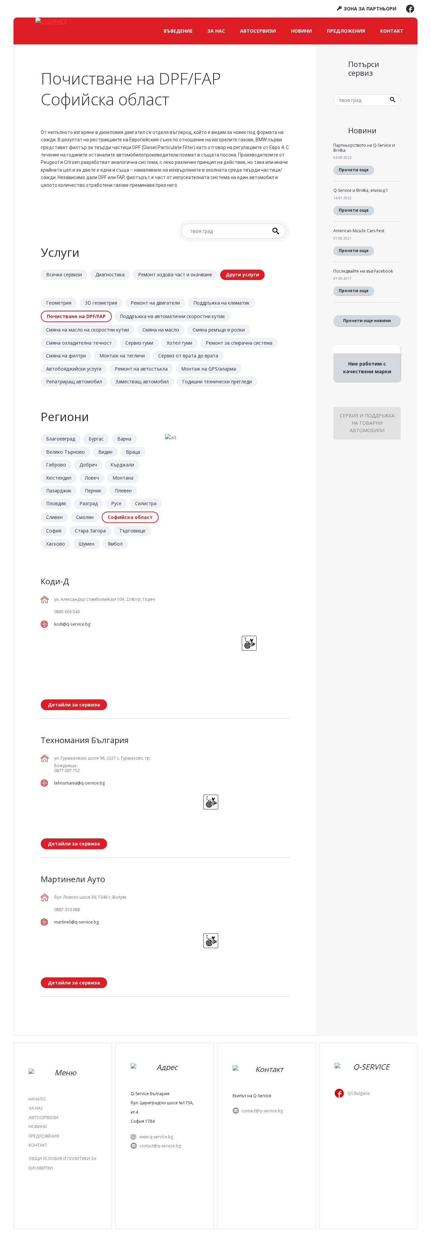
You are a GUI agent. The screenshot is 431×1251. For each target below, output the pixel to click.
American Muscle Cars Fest (358, 231)
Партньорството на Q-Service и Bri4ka (364, 147)
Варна (124, 439)
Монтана (122, 478)
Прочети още (354, 170)
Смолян (85, 517)
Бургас (96, 439)
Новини (301, 31)
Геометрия (58, 303)
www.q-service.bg (156, 1137)
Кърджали (122, 464)
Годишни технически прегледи (217, 381)
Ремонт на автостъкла (141, 369)
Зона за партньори (369, 8)
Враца (133, 452)
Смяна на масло (160, 329)
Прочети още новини (367, 320)
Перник (93, 490)
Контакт (391, 31)
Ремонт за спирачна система (239, 343)
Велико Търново (65, 452)
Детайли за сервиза (74, 704)
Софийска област (130, 517)
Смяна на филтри (66, 355)
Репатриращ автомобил (74, 381)
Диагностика (110, 274)
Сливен (54, 517)
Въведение (178, 31)
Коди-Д (55, 581)
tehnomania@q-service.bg (79, 783)
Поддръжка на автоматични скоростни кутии (172, 316)
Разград (88, 503)
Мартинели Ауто (73, 878)
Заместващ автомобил (142, 381)
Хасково (55, 544)
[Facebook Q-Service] (410, 10)
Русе (116, 503)
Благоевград (60, 439)
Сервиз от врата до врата (188, 355)
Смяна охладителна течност (79, 343)
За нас (216, 31)
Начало (37, 1099)
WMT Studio (234, 1235)
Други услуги (242, 274)
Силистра (146, 503)
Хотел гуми (179, 343)
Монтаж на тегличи (122, 355)
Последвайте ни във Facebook (363, 271)
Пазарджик (58, 490)
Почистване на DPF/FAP (76, 316)
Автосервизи (258, 31)
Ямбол (115, 544)
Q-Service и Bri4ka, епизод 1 (360, 190)
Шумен (86, 544)
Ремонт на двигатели (155, 303)
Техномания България (85, 739)
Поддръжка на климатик (221, 303)
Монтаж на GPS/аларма (208, 369)
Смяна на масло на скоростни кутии (87, 329)
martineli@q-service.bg (76, 922)
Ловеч (92, 478)
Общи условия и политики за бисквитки (62, 1163)
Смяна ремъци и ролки (219, 329)
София (53, 530)
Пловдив (56, 503)
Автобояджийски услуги (73, 369)
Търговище (132, 530)
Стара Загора (90, 530)
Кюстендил (58, 478)
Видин (105, 452)
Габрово (56, 464)
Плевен (123, 490)
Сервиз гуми (139, 343)
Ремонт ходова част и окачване (175, 274)
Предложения (346, 31)
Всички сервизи (64, 274)
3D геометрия (101, 303)
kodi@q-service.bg (72, 624)
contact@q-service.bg (160, 1146)
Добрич (88, 464)
